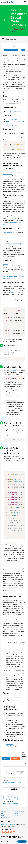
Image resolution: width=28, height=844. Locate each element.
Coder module (9, 744)
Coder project (16, 370)
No (22, 773)
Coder (12, 292)
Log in (5, 758)
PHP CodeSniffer (15, 290)
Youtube (14, 832)
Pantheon (16, 837)
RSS (11, 832)
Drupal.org (3, 832)
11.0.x (23, 50)
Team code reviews (11, 125)
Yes (18, 773)
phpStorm (5, 264)
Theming (6, 50)
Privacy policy (5, 817)
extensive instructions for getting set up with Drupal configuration (14, 276)
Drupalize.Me (7, 2)
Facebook (8, 832)
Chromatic (10, 796)
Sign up (15, 758)
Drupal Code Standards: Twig (12, 782)
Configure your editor (11, 119)
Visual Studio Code (8, 232)
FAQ (2, 815)
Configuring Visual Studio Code (14, 243)
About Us (3, 811)
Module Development (14, 50)
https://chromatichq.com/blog (10, 803)
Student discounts (19, 811)
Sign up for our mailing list (8, 824)
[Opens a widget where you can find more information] (22, 841)
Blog (2, 813)
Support (17, 813)
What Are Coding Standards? (13, 111)
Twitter (5, 832)
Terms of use (18, 815)
